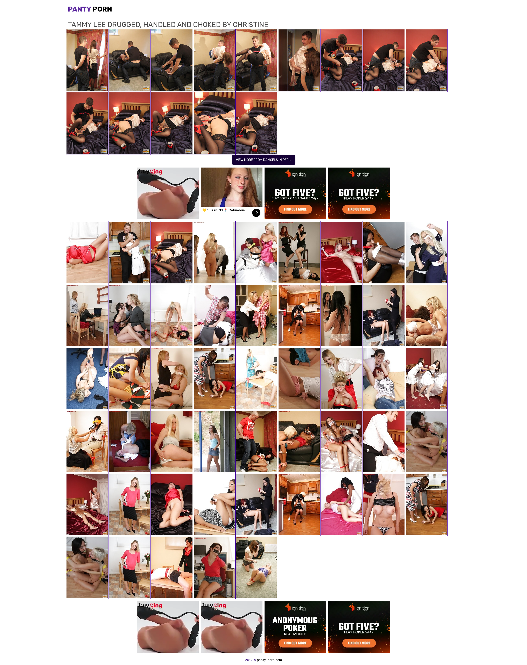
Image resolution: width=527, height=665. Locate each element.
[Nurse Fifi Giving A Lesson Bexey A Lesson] (426, 378)
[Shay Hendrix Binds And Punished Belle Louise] (341, 378)
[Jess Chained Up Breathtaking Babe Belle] (87, 252)
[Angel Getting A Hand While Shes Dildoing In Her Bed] (341, 252)
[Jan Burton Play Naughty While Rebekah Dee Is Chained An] (172, 504)
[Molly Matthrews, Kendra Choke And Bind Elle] (299, 252)
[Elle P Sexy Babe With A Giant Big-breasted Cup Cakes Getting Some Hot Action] (384, 315)
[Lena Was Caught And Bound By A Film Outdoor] (214, 441)
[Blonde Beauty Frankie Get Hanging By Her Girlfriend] (257, 315)
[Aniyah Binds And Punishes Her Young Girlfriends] (299, 378)
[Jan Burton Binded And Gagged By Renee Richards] (299, 315)
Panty (90, 9)
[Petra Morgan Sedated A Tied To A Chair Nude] (384, 504)
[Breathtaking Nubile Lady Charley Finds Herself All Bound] (129, 504)
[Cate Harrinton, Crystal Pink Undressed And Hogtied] (129, 252)
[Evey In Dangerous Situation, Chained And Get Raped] (341, 504)
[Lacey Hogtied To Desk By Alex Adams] (257, 378)
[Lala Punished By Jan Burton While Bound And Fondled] (299, 441)
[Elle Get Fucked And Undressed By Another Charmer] (384, 378)
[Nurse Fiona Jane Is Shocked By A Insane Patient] (341, 315)
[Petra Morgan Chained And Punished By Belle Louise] (426, 315)
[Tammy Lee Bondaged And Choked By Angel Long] (172, 441)
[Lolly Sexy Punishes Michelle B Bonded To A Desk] (172, 567)
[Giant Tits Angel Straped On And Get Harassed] (172, 315)
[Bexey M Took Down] (214, 378)
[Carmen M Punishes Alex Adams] (129, 378)
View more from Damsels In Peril (263, 160)
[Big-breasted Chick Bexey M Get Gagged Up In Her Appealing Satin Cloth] (384, 252)
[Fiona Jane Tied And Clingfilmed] (426, 252)
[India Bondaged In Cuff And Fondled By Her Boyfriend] (257, 441)
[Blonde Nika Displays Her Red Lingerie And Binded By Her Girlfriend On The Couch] (172, 378)
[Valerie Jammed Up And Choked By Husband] (384, 441)
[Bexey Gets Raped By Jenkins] (214, 504)
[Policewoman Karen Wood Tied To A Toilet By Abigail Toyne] (129, 441)
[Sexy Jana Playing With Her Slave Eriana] (214, 567)
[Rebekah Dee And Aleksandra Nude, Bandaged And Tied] (426, 441)
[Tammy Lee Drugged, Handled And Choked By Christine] (172, 252)
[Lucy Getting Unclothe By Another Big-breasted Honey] (87, 504)
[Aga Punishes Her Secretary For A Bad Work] (87, 315)
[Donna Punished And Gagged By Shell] (257, 567)
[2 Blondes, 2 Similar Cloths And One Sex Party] (87, 378)
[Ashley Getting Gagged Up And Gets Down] (214, 315)
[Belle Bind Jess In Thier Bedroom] (257, 252)
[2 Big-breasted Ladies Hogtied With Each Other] (341, 441)
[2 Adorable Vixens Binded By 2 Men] (214, 252)
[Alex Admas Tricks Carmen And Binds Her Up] (87, 441)
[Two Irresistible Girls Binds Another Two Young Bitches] (129, 315)
